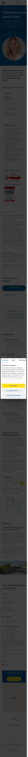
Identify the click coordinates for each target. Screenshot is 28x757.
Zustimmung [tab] (5, 360)
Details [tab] (13, 360)
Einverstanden (13, 385)
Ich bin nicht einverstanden (13, 395)
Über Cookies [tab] (22, 360)
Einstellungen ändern (12, 390)
